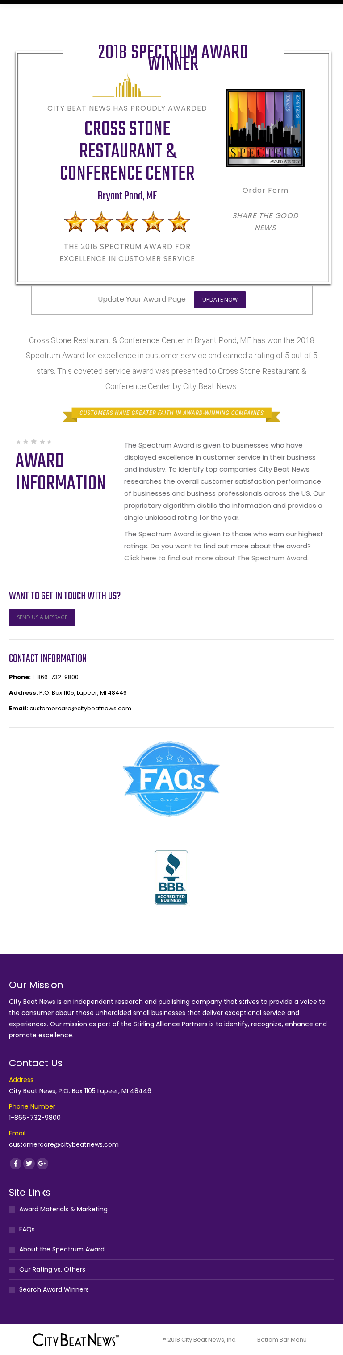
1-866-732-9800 (55, 677)
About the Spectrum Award (62, 1249)
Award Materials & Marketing (63, 1209)
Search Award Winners (54, 1289)
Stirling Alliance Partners (171, 1023)
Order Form (266, 190)
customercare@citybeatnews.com (80, 708)
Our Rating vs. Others (52, 1269)
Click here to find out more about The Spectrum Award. (216, 558)
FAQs (27, 1229)
